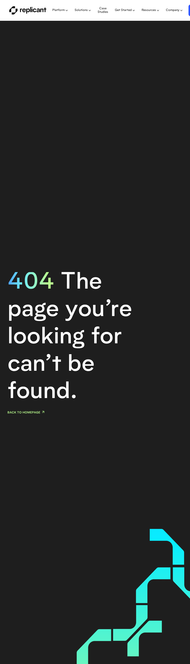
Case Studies (103, 10)
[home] (27, 10)
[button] (60, 10)
